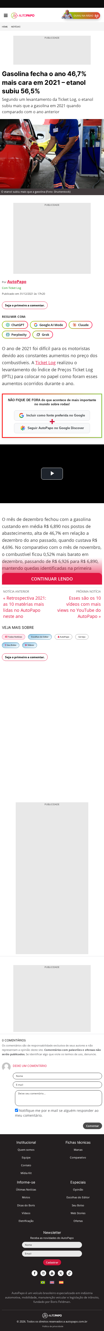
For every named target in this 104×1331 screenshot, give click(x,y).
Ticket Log (45, 362)
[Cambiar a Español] (61, 1282)
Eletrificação (26, 1221)
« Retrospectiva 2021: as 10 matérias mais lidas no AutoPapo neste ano (24, 607)
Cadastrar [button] (52, 1262)
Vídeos (30, 645)
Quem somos (26, 1149)
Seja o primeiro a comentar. (25, 305)
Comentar (92, 1126)
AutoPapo (16, 281)
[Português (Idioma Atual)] (42, 1282)
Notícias (15, 27)
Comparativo (78, 1157)
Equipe (26, 1157)
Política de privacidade (52, 1326)
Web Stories (78, 1213)
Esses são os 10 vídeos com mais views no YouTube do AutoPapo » (79, 607)
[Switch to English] (52, 1282)
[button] (82, 15)
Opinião (78, 1189)
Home (5, 27)
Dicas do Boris (26, 1205)
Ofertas (78, 1221)
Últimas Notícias (26, 1189)
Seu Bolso (11, 645)
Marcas (78, 1149)
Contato (26, 1165)
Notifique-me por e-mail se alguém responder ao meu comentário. (56, 1113)
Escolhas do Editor (40, 636)
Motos (26, 1197)
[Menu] (5, 15)
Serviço (81, 636)
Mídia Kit (26, 1173)
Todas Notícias (14, 636)
